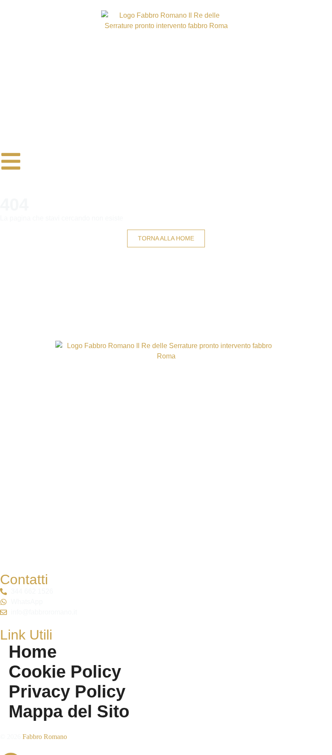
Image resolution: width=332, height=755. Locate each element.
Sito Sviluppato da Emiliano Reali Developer (279, 749)
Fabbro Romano (44, 736)
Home (33, 651)
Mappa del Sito (69, 711)
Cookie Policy (65, 671)
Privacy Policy (67, 691)
